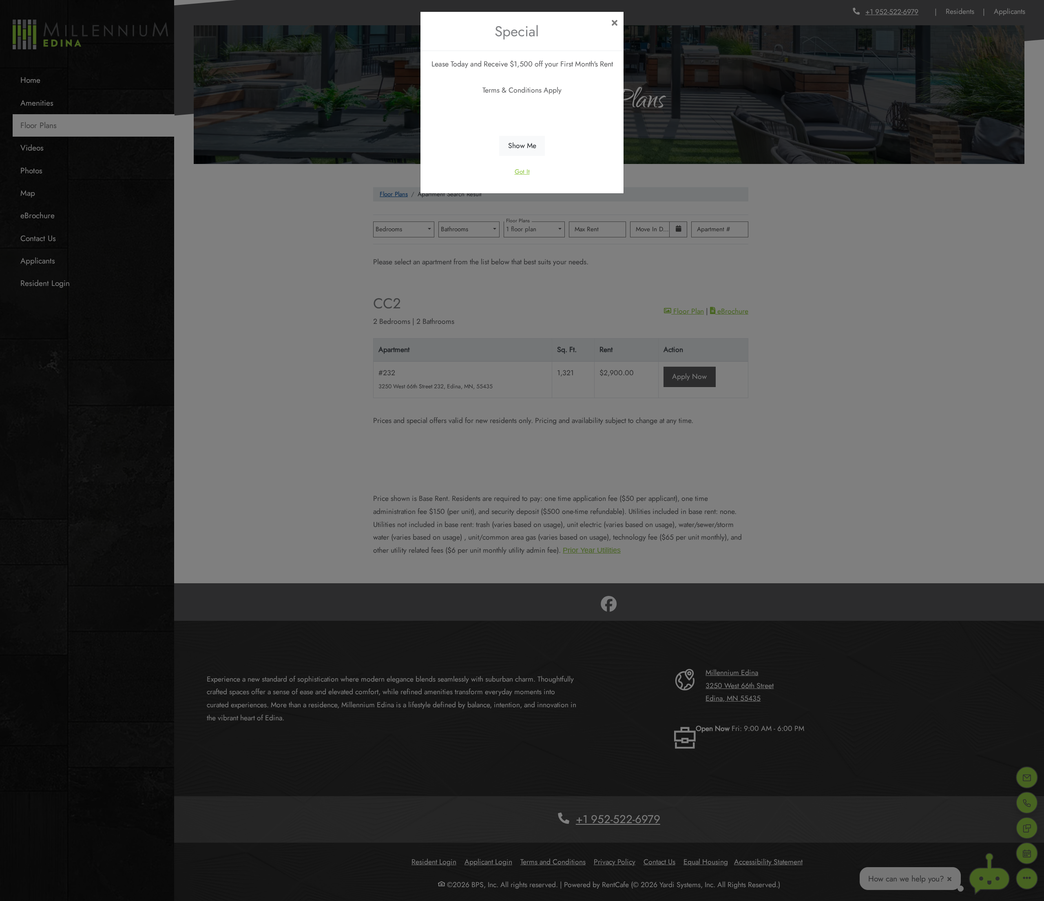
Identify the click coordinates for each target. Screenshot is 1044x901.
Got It (522, 171)
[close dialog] (614, 23)
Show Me (522, 145)
